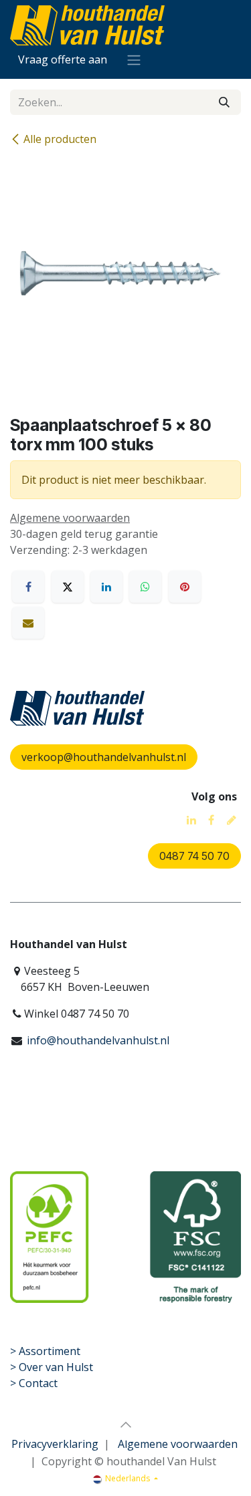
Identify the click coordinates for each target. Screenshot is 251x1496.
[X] (68, 587)
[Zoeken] (224, 102)
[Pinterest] (185, 587)
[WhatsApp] (145, 587)
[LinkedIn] (106, 587)
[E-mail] (28, 623)
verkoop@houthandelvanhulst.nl (103, 757)
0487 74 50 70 (194, 856)
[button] (126, 1424)
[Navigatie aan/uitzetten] (133, 59)
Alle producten (59, 139)
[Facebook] (28, 587)
